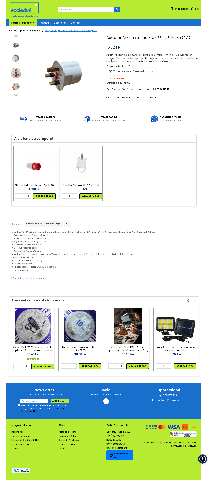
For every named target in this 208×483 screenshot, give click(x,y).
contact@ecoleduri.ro (169, 400)
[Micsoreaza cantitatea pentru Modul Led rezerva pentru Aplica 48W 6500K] (63, 366)
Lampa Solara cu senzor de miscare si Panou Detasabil (175, 348)
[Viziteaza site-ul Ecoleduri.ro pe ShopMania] (21, 470)
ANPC (62, 448)
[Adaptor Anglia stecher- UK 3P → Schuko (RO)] (63, 73)
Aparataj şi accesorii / (31, 30)
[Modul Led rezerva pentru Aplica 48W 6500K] (80, 326)
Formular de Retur (68, 444)
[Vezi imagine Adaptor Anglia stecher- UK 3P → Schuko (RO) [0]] (16, 44)
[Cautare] (117, 9)
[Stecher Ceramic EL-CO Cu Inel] (81, 164)
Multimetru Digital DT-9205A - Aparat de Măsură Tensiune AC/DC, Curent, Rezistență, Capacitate (128, 348)
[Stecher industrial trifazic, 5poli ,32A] (35, 164)
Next (16, 94)
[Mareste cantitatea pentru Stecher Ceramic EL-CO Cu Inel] (74, 196)
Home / (13, 30)
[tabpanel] (63, 73)
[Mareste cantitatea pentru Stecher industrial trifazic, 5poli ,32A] (28, 196)
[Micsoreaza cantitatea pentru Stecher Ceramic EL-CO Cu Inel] (64, 196)
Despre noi (60, 22)
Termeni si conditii (20, 436)
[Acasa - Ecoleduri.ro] (25, 10)
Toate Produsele (21, 22)
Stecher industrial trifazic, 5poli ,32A (35, 185)
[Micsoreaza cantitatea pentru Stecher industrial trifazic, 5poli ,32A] (17, 196)
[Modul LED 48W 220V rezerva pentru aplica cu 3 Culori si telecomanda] (32, 326)
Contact (75, 22)
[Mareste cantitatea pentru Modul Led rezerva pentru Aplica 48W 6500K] (74, 366)
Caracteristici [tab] (34, 223)
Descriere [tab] (16, 224)
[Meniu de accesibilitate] (202, 459)
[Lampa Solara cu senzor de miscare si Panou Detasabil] (175, 326)
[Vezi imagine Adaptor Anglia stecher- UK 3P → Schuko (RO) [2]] (16, 72)
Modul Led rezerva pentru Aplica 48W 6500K (80, 348)
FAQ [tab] (67, 223)
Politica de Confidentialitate (25, 440)
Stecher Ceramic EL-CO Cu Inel (81, 185)
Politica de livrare (20, 444)
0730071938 (169, 395)
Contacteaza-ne (121, 455)
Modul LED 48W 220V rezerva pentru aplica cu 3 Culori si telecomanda (33, 348)
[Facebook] (106, 401)
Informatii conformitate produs (27, 278)
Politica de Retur (67, 436)
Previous (16, 36)
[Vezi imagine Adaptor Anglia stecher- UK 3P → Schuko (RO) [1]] (16, 58)
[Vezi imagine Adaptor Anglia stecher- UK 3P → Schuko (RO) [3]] (16, 86)
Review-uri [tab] (54, 223)
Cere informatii (148, 97)
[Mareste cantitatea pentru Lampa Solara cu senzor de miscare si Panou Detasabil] (169, 366)
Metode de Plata (68, 431)
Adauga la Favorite (120, 97)
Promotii (44, 22)
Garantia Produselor (69, 440)
